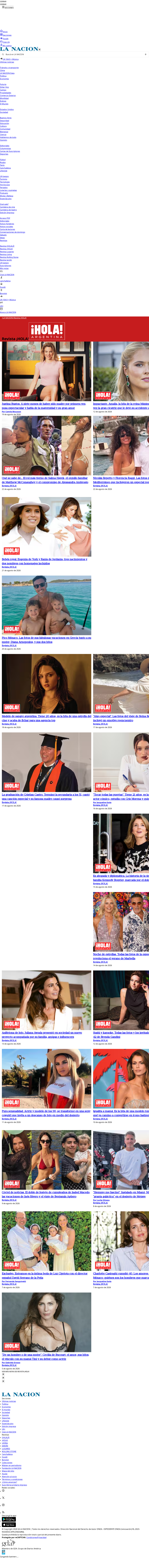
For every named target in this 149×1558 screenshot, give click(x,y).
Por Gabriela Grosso (11, 1362)
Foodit (5, 38)
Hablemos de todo (8, 137)
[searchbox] (73, 54)
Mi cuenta (7, 45)
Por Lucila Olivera (101, 1200)
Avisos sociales (6, 226)
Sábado (3, 235)
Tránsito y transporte (9, 67)
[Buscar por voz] (145, 54)
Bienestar (4, 131)
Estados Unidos (7, 109)
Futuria (3, 84)
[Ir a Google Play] (9, 1521)
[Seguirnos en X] (3, 1498)
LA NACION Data (7, 73)
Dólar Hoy (4, 87)
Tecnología (5, 182)
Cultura (3, 126)
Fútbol (3, 159)
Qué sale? (4, 204)
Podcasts (4, 193)
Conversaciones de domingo (12, 232)
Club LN (6, 42)
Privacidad (41, 1537)
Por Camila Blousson (11, 411)
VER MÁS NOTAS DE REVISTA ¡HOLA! (15, 1371)
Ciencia (3, 134)
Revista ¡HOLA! (6, 249)
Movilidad (4, 98)
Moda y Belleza (6, 196)
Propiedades (5, 92)
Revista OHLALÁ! (7, 246)
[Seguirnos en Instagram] (3, 1505)
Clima (2, 70)
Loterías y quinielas (8, 190)
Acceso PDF (5, 218)
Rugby (3, 162)
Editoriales (4, 145)
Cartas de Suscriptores (10, 151)
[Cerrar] (39, 49)
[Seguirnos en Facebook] (3, 1491)
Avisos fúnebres (7, 223)
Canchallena (5, 168)
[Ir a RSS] (3, 1513)
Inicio (5, 31)
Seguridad (4, 120)
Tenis (2, 165)
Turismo (3, 179)
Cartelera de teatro (8, 210)
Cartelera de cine (7, 207)
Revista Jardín (6, 260)
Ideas (2, 237)
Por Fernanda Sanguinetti (14, 1281)
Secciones (7, 35)
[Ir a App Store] (9, 1526)
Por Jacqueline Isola (102, 802)
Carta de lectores (7, 229)
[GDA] (8, 1546)
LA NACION (7, 318)
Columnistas (5, 148)
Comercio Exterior (8, 95)
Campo (3, 90)
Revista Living (6, 254)
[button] (74, 180)
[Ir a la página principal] (74, 28)
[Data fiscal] (3, 1554)
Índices (3, 101)
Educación (4, 123)
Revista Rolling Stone (9, 257)
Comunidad (5, 129)
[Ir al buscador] (4, 11)
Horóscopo (5, 184)
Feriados (4, 187)
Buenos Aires (6, 118)
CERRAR (3, 1)
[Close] (3, 1374)
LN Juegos (4, 176)
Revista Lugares (7, 251)
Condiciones (31, 1537)
